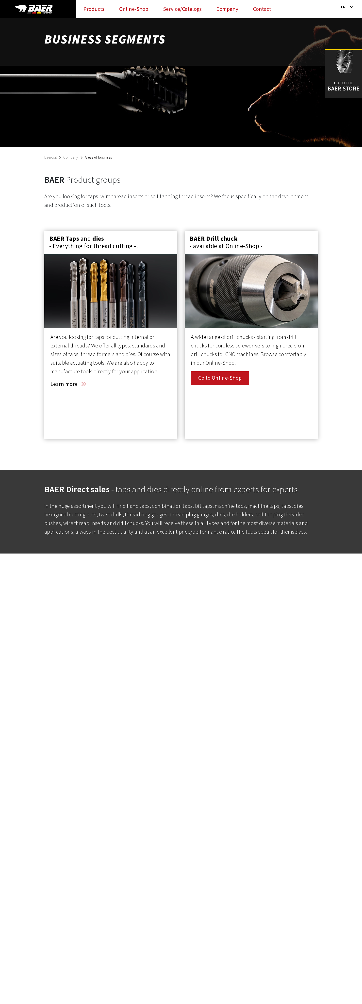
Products (93, 9)
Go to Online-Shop (220, 378)
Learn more (64, 384)
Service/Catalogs (182, 9)
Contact (262, 9)
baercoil (50, 157)
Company (227, 9)
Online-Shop (133, 9)
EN (343, 7)
